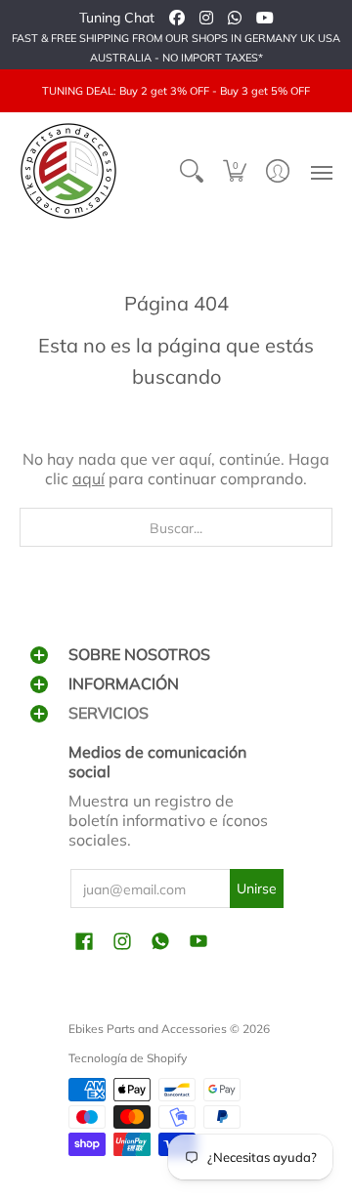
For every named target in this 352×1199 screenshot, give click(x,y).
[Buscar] (191, 170)
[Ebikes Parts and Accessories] (68, 170)
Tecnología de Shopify (127, 1058)
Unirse (257, 888)
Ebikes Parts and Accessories (147, 1028)
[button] (234, 170)
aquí (88, 478)
